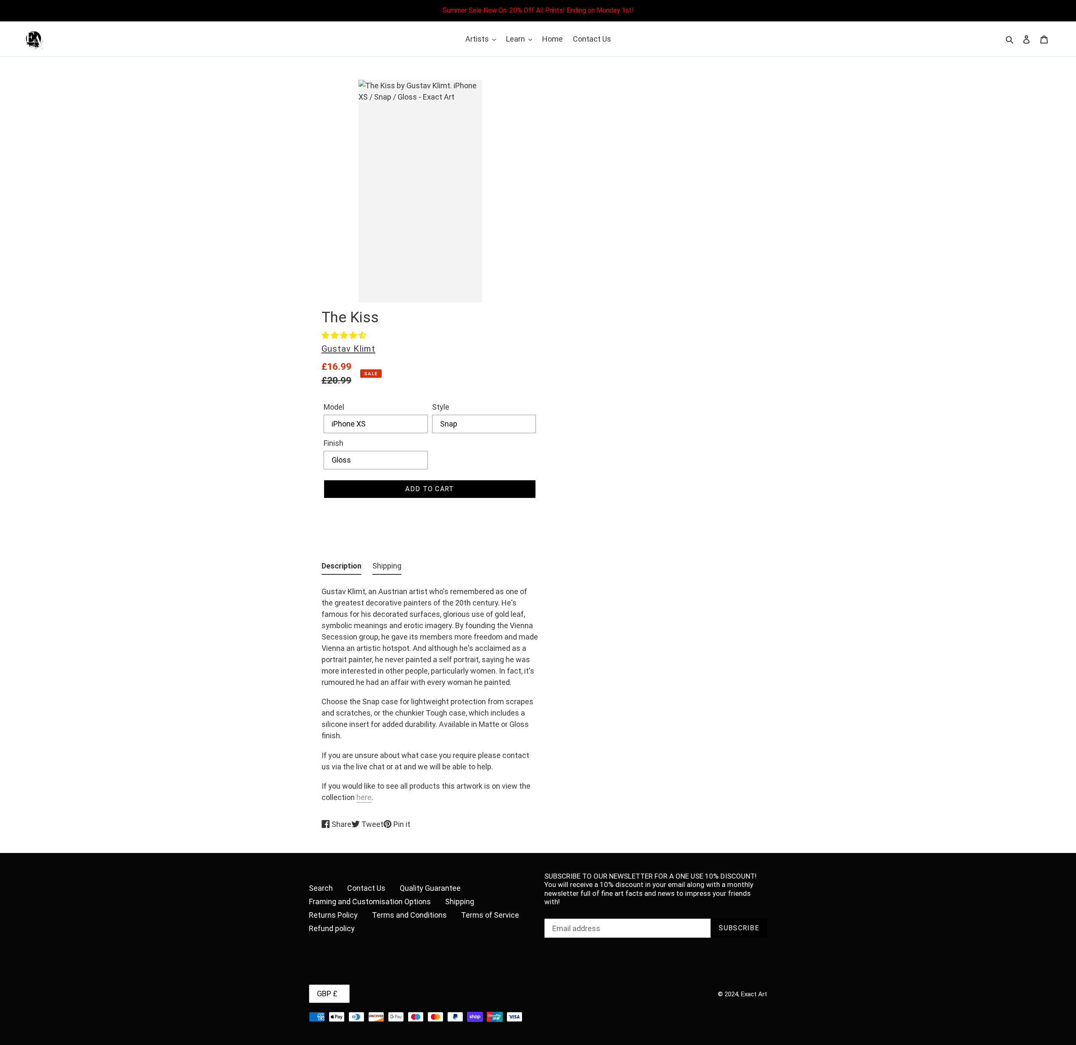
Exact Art (754, 994)
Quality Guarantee (430, 888)
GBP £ (327, 993)
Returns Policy (333, 915)
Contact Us (366, 888)
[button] (344, 335)
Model (334, 407)
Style (440, 407)
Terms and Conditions (409, 915)
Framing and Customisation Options (370, 901)
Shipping (459, 901)
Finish (333, 443)
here (364, 797)
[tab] (341, 567)
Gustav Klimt (348, 349)
